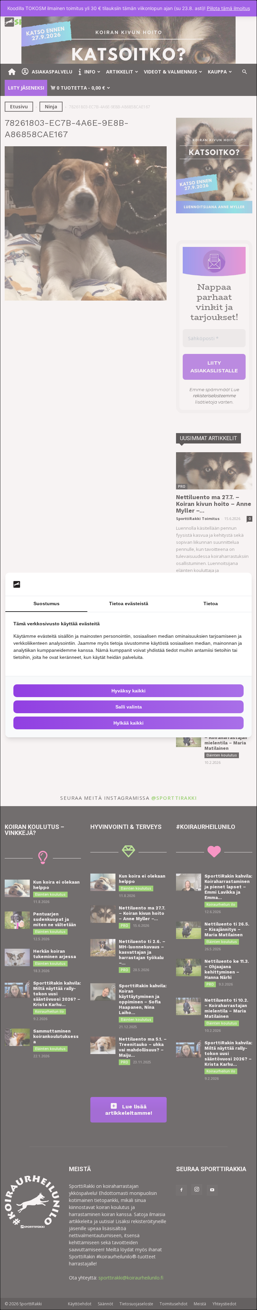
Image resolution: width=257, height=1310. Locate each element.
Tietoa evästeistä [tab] (128, 603)
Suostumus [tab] (46, 603)
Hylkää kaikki (128, 723)
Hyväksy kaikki (128, 690)
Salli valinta (128, 707)
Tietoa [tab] (210, 603)
